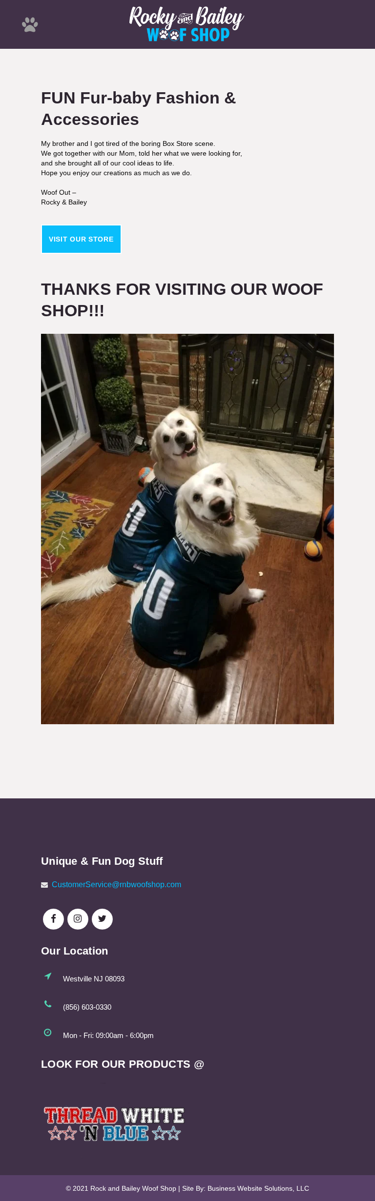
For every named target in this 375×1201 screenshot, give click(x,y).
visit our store (81, 239)
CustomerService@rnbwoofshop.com (116, 884)
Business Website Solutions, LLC (258, 1188)
